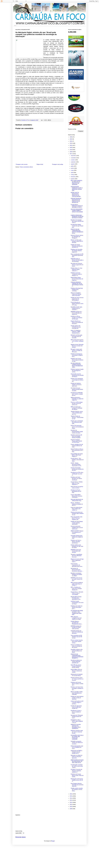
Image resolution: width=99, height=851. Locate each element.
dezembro (73, 155)
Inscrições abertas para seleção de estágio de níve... (77, 537)
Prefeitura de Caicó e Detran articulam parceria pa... (76, 542)
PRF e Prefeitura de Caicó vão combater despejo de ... (76, 588)
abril (72, 172)
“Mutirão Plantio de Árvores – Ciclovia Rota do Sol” (77, 417)
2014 (71, 798)
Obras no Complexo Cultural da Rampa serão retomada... (76, 294)
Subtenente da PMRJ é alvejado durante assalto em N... (76, 752)
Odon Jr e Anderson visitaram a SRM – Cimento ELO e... (76, 332)
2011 (71, 804)
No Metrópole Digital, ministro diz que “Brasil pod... (77, 226)
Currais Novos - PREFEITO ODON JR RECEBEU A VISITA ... (77, 206)
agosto (73, 164)
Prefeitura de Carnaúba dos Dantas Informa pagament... (76, 251)
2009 (71, 808)
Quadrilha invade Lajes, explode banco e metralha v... (76, 308)
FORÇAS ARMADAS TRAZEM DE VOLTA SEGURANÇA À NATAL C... (77, 284)
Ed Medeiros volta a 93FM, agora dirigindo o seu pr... (77, 721)
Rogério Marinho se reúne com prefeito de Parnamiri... (77, 322)
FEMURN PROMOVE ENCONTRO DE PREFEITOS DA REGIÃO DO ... (76, 200)
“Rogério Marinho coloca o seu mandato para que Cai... (77, 413)
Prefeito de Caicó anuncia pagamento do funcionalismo (77, 299)
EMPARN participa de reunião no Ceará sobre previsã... (76, 627)
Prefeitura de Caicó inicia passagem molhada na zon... (77, 688)
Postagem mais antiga (57, 164)
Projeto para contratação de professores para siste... (77, 422)
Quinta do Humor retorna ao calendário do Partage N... (77, 237)
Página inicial (40, 164)
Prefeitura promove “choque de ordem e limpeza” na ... (76, 274)
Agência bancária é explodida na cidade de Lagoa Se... (77, 399)
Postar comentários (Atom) (26, 167)
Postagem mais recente (21, 164)
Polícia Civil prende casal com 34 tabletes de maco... (77, 747)
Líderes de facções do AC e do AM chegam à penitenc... (77, 702)
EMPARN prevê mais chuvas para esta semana (76, 551)
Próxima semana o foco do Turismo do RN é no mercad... (77, 679)
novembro (73, 157)
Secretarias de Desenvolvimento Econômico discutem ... (77, 570)
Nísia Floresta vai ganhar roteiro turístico (77, 487)
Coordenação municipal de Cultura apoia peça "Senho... (77, 766)
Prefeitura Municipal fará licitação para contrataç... (77, 289)
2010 (71, 806)
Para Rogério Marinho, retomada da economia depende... (77, 785)
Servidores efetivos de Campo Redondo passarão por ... (76, 661)
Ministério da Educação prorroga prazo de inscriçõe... (76, 336)
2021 (71, 145)
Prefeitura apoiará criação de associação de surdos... (77, 370)
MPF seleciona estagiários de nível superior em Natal (76, 618)
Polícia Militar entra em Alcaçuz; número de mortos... (76, 671)
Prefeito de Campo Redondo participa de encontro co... (76, 246)
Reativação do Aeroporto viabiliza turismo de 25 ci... (77, 780)
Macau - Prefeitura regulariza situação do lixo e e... (77, 504)
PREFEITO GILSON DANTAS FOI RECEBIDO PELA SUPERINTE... (76, 726)
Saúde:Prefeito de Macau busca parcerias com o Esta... (77, 450)
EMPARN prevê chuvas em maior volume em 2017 (76, 579)
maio (72, 170)
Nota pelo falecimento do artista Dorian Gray (77, 500)
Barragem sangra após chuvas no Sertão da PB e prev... (76, 350)
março (72, 174)
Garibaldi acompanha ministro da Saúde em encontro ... (77, 742)
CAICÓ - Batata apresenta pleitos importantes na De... (76, 464)
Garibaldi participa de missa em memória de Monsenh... (77, 632)
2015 (71, 796)
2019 (71, 149)
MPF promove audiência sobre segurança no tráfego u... (77, 584)
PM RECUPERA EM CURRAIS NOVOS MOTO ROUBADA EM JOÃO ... (77, 365)
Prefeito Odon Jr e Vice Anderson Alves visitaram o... (76, 269)
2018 (71, 151)
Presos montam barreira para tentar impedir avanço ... (77, 641)
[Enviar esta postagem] (42, 120)
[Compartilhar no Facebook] (49, 120)
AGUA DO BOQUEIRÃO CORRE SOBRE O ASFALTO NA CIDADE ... (77, 211)
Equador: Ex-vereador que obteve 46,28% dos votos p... (77, 221)
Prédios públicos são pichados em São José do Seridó (77, 546)
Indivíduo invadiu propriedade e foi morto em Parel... (77, 602)
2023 (71, 141)
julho (72, 166)
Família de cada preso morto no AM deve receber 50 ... (76, 707)
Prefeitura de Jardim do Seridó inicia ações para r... (76, 607)
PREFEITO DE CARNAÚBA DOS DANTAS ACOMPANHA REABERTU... (77, 656)
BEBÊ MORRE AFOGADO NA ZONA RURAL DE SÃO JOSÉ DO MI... (77, 761)
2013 (71, 800)
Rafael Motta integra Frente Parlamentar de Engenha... (77, 279)
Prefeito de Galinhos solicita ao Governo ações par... (76, 385)
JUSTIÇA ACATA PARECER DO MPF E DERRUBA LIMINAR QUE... (77, 188)
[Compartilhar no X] (47, 120)
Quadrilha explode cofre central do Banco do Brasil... (77, 651)
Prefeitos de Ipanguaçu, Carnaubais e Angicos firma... (77, 355)
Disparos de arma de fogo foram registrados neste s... (77, 560)
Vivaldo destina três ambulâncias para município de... (76, 327)
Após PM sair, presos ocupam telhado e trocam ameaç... (76, 666)
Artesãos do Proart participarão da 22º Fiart (76, 491)
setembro (73, 162)
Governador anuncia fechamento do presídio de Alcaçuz (77, 375)
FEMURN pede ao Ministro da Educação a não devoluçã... (77, 260)
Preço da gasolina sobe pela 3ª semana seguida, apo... (76, 518)
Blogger (53, 841)
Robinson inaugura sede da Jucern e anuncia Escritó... (77, 732)
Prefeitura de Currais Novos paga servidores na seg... (77, 360)
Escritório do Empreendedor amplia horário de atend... (77, 431)
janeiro (73, 178)
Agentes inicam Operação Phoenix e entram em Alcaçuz (77, 346)
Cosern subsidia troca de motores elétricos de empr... (77, 446)
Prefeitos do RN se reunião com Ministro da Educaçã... (76, 318)
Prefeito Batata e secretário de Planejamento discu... (76, 623)
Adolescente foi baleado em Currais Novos (77, 675)
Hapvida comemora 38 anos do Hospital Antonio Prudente (76, 436)
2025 (71, 137)
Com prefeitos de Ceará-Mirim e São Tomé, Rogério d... (77, 455)
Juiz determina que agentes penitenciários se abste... (77, 389)
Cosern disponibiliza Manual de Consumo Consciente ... (76, 496)
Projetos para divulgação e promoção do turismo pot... (77, 380)
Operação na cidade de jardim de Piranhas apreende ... (76, 757)
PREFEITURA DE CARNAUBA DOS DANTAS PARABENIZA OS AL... (77, 231)
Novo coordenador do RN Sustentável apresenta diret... (77, 255)
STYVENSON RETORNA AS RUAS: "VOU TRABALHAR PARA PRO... (77, 612)
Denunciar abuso (20, 837)
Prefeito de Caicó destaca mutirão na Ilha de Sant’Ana (77, 698)
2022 (71, 143)
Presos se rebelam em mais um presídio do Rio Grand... (76, 646)
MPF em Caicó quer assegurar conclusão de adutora (76, 408)
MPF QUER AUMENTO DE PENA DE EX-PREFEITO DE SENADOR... (76, 182)
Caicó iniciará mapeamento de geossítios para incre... (77, 565)
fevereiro (73, 176)
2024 (71, 139)
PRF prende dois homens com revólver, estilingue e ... (77, 341)
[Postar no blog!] (46, 120)
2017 (71, 153)
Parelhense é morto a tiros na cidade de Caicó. (76, 712)
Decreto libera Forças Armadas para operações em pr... (76, 598)
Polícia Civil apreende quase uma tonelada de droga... (77, 427)
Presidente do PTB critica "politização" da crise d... (77, 474)
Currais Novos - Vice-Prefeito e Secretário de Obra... (77, 460)
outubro (73, 159)
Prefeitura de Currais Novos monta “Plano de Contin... (77, 775)
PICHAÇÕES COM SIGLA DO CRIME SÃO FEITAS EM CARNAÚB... (77, 737)
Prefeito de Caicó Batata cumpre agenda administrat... (77, 523)
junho (72, 168)
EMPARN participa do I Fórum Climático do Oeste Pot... (76, 313)
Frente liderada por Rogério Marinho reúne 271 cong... (77, 303)
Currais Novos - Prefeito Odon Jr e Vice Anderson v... (77, 483)
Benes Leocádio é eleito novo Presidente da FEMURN (77, 693)
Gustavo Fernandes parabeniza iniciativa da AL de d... (77, 469)
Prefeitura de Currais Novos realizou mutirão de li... (77, 684)
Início (15, 25)
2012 (71, 802)
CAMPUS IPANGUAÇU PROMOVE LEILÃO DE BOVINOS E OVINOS (77, 216)
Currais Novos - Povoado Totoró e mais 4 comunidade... (77, 593)
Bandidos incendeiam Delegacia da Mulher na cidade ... (76, 574)
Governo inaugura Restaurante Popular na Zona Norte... (76, 441)
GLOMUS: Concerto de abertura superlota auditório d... (76, 771)
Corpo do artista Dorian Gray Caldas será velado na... (76, 509)
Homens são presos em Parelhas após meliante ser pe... (77, 513)
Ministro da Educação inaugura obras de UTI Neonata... (77, 241)
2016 (71, 794)
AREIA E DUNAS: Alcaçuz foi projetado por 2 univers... (77, 532)
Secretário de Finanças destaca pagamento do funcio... (77, 265)
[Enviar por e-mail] (44, 120)
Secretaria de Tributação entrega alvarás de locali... (77, 716)
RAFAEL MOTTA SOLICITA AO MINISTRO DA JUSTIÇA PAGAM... (76, 194)
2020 (71, 147)
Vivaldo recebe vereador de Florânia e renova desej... (77, 789)
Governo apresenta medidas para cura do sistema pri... (77, 527)
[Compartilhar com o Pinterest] (50, 120)
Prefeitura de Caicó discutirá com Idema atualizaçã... (76, 478)
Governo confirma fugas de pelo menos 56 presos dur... (77, 403)
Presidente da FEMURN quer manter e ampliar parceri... (77, 394)
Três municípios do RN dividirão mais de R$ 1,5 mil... (76, 637)
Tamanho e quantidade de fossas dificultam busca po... (76, 556)
